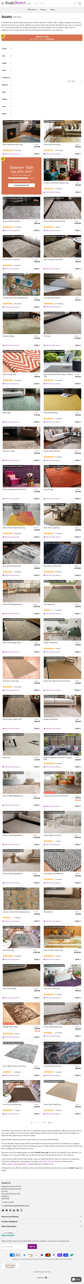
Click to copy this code (42, 38)
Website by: (41, 1278)
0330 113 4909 (8, 1202)
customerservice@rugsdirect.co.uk (16, 1205)
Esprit (60, 1161)
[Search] (75, 3)
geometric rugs (25, 1164)
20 (44, 1122)
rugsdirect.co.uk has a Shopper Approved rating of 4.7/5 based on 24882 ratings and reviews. (42, 1259)
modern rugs (11, 1164)
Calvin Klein (43, 1161)
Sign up (32, 1246)
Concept (51, 1161)
